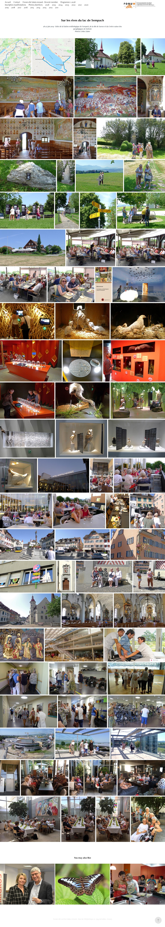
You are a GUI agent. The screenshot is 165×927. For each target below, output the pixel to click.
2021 (80, 4)
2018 (13, 7)
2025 (54, 4)
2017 (19, 7)
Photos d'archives (36, 4)
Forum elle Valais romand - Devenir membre (40, 2)
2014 (38, 7)
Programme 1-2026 (68, 2)
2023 (67, 4)
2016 (26, 7)
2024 (60, 4)
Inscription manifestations (15, 4)
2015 (32, 7)
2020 (86, 4)
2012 (50, 7)
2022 (73, 4)
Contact (16, 2)
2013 (44, 7)
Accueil (8, 2)
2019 (7, 7)
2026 (47, 4)
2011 (56, 7)
